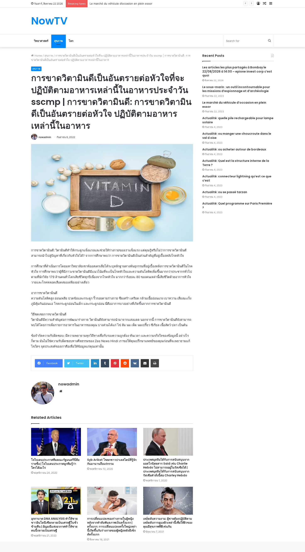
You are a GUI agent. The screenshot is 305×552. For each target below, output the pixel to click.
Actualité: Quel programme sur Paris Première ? (237, 205)
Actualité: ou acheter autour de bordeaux (234, 149)
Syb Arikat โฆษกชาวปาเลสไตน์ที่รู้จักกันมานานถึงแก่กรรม (112, 462)
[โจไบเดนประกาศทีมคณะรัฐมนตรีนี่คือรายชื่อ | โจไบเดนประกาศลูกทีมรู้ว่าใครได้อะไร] (56, 442)
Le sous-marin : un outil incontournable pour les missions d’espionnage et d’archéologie (236, 89)
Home (38, 55)
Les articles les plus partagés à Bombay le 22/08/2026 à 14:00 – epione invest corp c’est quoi (237, 71)
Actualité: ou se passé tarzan (224, 192)
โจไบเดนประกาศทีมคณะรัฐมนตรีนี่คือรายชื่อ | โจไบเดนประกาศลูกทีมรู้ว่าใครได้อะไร (55, 464)
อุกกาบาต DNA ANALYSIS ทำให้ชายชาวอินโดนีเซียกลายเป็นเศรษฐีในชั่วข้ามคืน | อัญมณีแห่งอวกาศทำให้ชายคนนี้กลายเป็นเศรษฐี (54, 525)
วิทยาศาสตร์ (41, 40)
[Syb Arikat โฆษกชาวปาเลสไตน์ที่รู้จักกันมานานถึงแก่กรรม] (112, 442)
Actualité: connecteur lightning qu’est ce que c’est (236, 178)
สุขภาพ (58, 40)
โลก (71, 40)
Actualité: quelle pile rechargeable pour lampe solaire (237, 120)
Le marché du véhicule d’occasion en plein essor (234, 104)
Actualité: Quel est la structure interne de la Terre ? (235, 163)
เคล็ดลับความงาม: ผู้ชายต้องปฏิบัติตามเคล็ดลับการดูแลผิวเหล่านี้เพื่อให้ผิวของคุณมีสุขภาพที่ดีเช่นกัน (167, 523)
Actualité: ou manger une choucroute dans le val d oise (236, 136)
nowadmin (45, 137)
